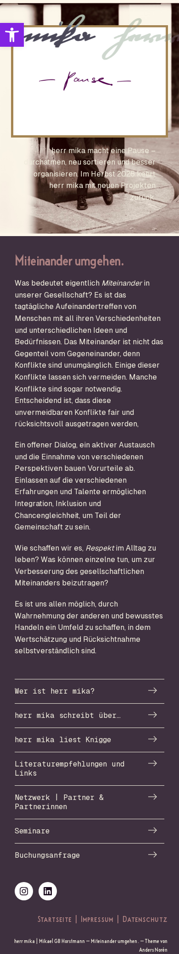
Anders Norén (153, 949)
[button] (12, 35)
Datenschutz (145, 918)
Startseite (55, 918)
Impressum (97, 918)
